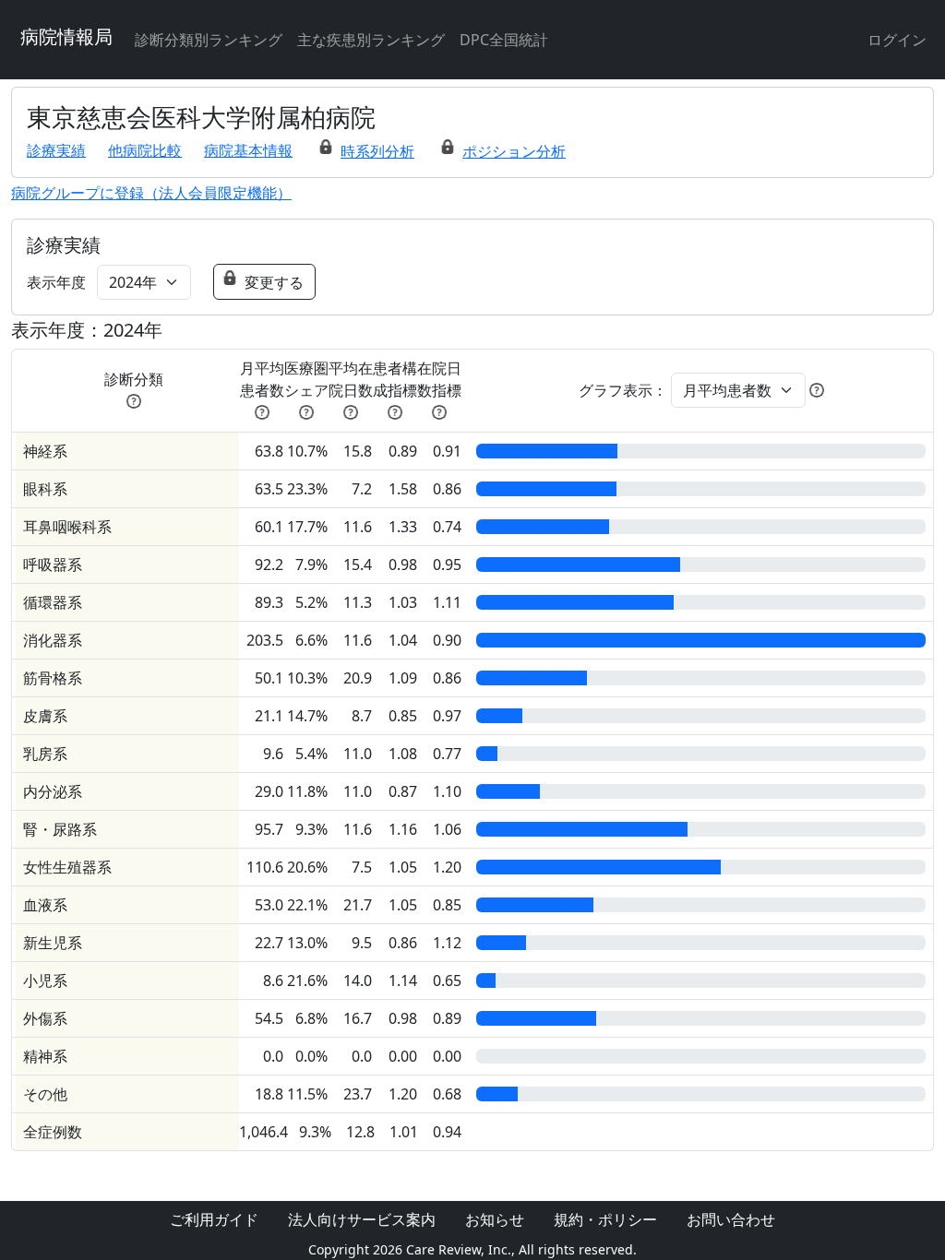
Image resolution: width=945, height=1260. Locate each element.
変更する (274, 282)
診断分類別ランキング (208, 40)
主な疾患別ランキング (371, 40)
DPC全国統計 (504, 40)
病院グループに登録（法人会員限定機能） (151, 193)
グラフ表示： (623, 390)
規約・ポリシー (605, 1219)
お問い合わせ (731, 1219)
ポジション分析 (514, 151)
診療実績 (56, 150)
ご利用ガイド (214, 1219)
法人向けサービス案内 (362, 1219)
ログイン (897, 40)
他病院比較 (145, 150)
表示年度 (56, 282)
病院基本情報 (248, 150)
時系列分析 (377, 151)
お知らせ (494, 1219)
